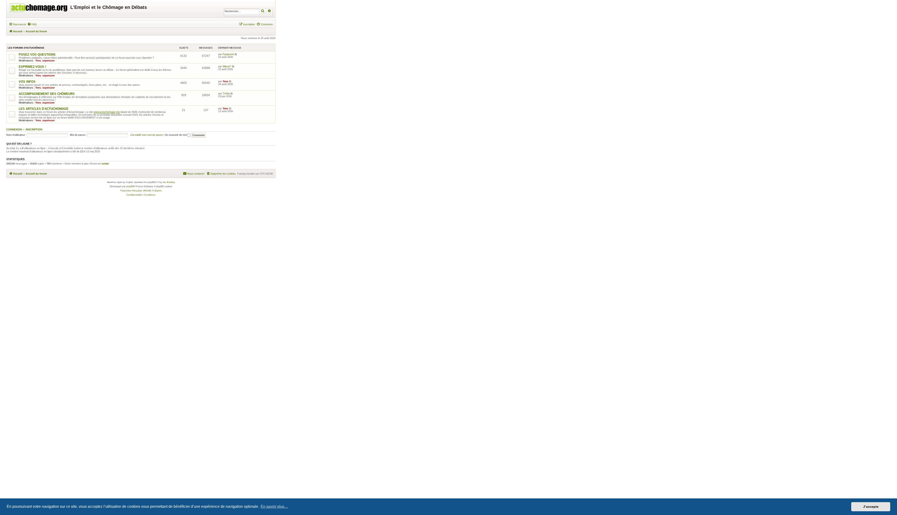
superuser (48, 60)
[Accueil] (39, 6)
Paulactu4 (228, 54)
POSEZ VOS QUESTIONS (37, 54)
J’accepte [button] (871, 506)
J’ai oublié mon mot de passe (146, 134)
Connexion (14, 129)
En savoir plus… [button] (274, 506)
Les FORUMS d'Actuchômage (26, 47)
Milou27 (227, 66)
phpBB (130, 186)
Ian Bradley (169, 182)
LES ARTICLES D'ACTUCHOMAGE (43, 109)
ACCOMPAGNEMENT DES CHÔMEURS (47, 94)
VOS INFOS (27, 81)
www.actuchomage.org (107, 112)
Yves (38, 60)
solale (105, 163)
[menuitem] (32, 24)
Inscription (34, 129)
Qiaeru (158, 190)
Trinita (226, 93)
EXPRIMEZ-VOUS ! (32, 66)
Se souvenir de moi (176, 134)
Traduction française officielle (135, 190)
